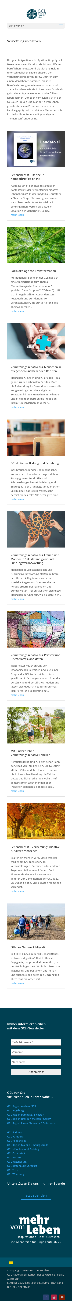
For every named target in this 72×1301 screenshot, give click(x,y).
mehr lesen (17, 214)
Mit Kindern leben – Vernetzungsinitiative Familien (30, 753)
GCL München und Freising (23, 1149)
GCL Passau (14, 1157)
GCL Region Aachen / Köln (22, 1106)
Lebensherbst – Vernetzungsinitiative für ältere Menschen (35, 849)
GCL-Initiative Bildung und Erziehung (35, 463)
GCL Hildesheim (16, 1140)
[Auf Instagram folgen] (54, 1297)
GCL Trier (12, 1170)
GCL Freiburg (14, 1132)
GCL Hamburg (15, 1136)
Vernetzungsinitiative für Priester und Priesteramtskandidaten (35, 657)
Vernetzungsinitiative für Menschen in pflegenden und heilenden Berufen (36, 369)
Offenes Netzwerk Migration (29, 947)
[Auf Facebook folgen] (46, 1297)
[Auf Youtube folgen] (62, 1297)
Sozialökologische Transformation (33, 271)
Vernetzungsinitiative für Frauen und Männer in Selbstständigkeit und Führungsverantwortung (35, 559)
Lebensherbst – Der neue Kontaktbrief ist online (27, 177)
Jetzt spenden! (36, 1195)
